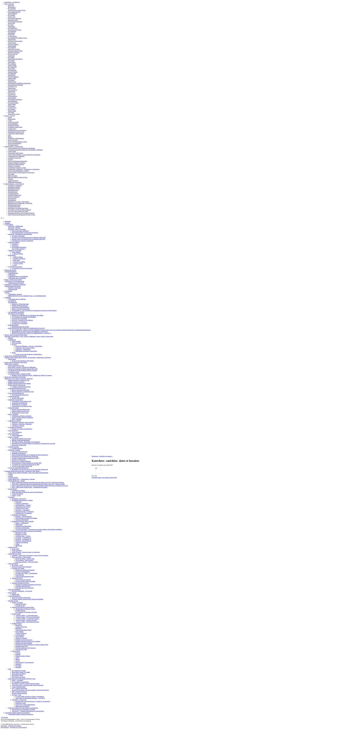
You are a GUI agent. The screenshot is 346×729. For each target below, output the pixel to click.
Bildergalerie (11, 255)
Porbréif (10, 338)
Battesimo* (18, 502)
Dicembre (18, 667)
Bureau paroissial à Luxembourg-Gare (23, 391)
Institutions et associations (15, 399)
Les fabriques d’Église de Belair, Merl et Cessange (22, 370)
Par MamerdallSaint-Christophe (12, 71)
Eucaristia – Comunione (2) (23, 539)
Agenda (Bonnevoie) (18, 398)
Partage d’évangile (13, 408)
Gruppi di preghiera (17, 494)
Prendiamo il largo (20, 703)
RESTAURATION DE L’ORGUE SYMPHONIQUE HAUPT (26, 328)
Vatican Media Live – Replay (16, 481)
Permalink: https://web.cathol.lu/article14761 (104, 477)
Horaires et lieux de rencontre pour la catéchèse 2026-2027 (28, 239)
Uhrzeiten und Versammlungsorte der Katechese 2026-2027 (29, 237)
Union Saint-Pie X (13, 180)
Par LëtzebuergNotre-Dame (12, 67)
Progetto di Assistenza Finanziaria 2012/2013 (28, 584)
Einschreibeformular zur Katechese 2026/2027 (25, 232)
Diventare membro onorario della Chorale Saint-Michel (27, 599)
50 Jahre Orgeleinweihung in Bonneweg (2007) (25, 458)
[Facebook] (96, 476)
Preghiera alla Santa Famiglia (23, 643)
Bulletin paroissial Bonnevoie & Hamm (19, 383)
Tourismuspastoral (13, 145)
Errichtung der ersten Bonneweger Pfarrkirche (25, 456)
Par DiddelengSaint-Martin (12, 32)
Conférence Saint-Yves (14, 158)
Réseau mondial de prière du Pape (17, 177)
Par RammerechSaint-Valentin (12, 97)
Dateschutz (4, 726)
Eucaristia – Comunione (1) (23, 537)
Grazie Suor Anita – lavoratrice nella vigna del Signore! (27, 685)
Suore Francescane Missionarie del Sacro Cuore (21, 214)
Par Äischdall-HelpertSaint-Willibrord (14, 12)
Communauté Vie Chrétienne (16, 156)
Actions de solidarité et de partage (21, 438)
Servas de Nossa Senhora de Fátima (18, 211)
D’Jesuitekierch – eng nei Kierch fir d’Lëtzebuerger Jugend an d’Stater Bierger (34, 310)
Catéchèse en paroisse (14, 421)
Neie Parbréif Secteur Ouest (16, 365)
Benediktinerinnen (13, 190)
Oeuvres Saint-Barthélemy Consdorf (18, 171)
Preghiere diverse (17, 623)
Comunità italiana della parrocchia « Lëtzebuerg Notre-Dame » (22, 471)
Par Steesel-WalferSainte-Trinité (13, 103)
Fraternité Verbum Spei (14, 195)
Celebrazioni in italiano (18, 490)
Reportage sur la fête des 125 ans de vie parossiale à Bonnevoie (30, 469)
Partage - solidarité (13, 437)
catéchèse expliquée (13, 242)
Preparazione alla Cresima (22, 507)
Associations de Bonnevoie (19, 403)
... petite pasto (16, 260)
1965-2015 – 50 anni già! (19, 700)
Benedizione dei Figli (21, 646)
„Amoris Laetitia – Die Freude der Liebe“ (27, 622)
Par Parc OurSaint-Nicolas (12, 93)
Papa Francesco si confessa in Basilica (26, 518)
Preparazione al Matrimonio (23, 526)
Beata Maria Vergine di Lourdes (21, 672)
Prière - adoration (13, 414)
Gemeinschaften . (13, 146)
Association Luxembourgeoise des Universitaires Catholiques (25, 150)
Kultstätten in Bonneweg (19, 453)
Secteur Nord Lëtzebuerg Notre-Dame (28, 356)
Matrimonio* (19, 524)
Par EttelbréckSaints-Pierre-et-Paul (14, 48)
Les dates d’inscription (18, 236)
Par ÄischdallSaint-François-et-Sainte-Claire (16, 9)
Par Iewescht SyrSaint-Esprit (13, 54)
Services (14, 344)
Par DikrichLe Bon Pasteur (12, 35)
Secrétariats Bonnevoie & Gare (17, 388)
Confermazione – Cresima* (23, 505)
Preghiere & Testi (13, 601)
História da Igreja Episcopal (20, 305)
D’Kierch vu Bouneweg (19, 459)
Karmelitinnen (12, 200)
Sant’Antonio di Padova (18, 674)
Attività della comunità (14, 554)
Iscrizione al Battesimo (21, 503)
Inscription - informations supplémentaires (20, 234)
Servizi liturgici (12, 489)
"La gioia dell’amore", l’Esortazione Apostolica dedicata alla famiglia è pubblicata (38, 529)
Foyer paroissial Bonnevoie (16, 393)
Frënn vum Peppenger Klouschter (17, 161)
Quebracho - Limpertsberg (22, 349)
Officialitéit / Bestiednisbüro (16, 138)
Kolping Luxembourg (14, 166)
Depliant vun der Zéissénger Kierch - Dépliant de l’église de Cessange (32, 375)
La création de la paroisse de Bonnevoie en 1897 (25, 464)
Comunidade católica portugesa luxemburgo (17, 713)
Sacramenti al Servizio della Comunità (23, 521)
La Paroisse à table (13, 372)
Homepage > (95, 456)
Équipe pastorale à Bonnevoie (16, 385)
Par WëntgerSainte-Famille (12, 110)
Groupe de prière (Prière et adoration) (22, 417)
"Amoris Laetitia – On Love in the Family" (27, 617)
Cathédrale (8, 297)
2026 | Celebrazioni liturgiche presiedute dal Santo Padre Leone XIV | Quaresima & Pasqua (38, 482)
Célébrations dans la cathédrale (17, 278)
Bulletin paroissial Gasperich (16, 382)
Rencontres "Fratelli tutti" (19, 445)
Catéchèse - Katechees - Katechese (22, 424)
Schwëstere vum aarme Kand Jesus (18, 208)
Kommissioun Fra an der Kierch (17, 130)
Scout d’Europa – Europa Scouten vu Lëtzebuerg (26, 552)
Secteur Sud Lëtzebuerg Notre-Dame (19, 377)
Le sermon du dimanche (15, 427)
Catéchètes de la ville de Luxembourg (22, 240)
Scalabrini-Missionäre (14, 206)
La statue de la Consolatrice (19, 323)
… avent (14, 265)
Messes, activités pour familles (14, 280)
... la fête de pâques (17, 257)
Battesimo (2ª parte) (21, 534)
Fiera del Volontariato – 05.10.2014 (22, 591)
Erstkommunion (12, 289)
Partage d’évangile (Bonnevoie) (21, 409)
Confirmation (8, 291)
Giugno (17, 661)
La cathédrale (12, 301)
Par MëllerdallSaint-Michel (12, 74)
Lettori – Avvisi (16, 495)
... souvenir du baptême (18, 262)
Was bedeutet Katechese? (19, 248)
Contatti (10, 474)
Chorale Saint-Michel (14, 596)
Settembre (18, 664)
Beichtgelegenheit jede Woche (20, 326)
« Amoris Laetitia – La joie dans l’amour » (27, 618)
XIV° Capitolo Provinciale (30, 689)
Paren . (9, 4)
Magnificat (23, 629)
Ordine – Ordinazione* (22, 523)
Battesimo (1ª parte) (21, 532)
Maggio (17, 659)
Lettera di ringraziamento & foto (24, 576)
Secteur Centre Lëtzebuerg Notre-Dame (29, 335)
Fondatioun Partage (13, 125)
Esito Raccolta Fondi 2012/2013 (24, 588)
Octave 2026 (15, 549)
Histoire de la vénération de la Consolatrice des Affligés (27, 315)
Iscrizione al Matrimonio (22, 528)
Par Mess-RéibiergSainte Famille (13, 77)
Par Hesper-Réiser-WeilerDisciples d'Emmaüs (15, 51)
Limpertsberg (12, 339)
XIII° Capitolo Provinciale (19, 692)
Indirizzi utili (15, 594)
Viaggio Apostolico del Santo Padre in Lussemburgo (23, 708)
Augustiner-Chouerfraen (15, 185)
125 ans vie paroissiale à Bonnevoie (22, 466)
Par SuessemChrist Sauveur (12, 106)
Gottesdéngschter (13, 273)
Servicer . (9, 116)
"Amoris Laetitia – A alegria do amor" (26, 620)
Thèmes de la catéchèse (15, 250)
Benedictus (21, 626)
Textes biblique (16, 252)
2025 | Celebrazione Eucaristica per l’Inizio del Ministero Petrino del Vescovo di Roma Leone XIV (40, 485)
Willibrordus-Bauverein (14, 182)
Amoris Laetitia (16, 614)
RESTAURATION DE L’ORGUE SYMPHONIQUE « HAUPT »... (32, 333)
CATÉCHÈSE (9, 224)
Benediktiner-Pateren (14, 189)
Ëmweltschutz (5, 727)
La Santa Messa (19, 635)
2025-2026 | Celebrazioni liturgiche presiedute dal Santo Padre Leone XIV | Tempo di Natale (38, 484)
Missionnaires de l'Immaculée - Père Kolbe (20, 203)
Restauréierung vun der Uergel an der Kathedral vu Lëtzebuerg (30, 331)
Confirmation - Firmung (15, 294)
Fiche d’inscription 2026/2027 (20, 231)
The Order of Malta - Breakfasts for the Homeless (26, 442)
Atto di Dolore (19, 636)
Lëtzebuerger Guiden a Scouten (17, 167)
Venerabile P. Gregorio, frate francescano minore (25, 683)
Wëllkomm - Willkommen (15, 227)
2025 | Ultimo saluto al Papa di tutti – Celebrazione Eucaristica (29, 487)
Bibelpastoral (11, 119)
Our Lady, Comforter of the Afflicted (22, 320)
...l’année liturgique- (17, 253)
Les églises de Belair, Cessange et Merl (19, 374)
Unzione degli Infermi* (22, 519)
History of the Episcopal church (21, 309)
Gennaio (17, 652)
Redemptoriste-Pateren (14, 205)
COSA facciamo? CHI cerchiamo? (22, 567)
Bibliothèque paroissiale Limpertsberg (26, 351)
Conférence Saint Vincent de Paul (25, 348)
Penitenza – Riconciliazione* (23, 516)
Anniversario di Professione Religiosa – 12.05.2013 (30, 698)
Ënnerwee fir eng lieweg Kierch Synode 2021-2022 (23, 369)
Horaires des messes (10, 270)
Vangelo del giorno (20, 604)
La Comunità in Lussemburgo (20, 682)
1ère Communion (13, 430)
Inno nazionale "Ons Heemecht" (24, 662)
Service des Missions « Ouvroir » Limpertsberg (28, 346)
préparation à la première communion (15, 285)
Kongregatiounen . (14, 184)
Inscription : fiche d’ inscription (17, 229)
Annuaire (7, 223)
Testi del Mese (16, 651)
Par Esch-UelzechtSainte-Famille (13, 45)
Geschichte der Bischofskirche (20, 307)
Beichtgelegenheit (13, 325)
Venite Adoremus (17, 550)
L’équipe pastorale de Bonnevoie (21, 386)
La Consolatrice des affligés (16, 312)
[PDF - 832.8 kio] (98, 472)
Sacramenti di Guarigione (19, 515)
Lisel (9, 135)
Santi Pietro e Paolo (17, 675)
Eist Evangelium (16, 343)
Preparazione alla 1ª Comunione (24, 511)
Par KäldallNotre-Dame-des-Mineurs (15, 58)
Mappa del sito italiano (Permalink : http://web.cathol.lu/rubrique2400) (28, 472)
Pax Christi (11, 174)
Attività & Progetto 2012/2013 (20, 583)
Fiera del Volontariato (14, 589)
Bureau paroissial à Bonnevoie (20, 390)
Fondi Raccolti (19, 575)
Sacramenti (11, 497)
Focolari (10, 159)
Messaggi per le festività (22, 706)
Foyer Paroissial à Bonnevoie (20, 395)
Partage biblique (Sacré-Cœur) (20, 411)
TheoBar (10, 179)
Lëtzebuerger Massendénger (16, 133)
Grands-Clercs (12, 128)
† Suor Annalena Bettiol (18, 687)
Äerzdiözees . (12, 2)
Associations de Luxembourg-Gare (22, 406)
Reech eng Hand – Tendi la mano (21, 557)
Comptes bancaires (13, 446)
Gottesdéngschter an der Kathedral (18, 276)
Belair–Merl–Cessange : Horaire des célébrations (22, 367)
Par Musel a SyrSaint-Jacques (12, 87)
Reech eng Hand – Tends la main (24, 558)
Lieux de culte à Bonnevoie (19, 451)
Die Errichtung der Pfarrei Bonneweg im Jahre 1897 (27, 463)
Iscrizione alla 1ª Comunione (23, 513)
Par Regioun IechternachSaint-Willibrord (15, 100)
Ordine (17, 544)
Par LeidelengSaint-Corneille (12, 64)
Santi (9, 669)
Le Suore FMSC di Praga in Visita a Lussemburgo (29, 696)
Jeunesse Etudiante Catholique (16, 163)
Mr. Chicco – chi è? (17, 565)
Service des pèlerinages (14, 143)
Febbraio (17, 654)
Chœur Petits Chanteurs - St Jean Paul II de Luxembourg (24, 154)
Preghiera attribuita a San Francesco (25, 648)
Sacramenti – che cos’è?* (19, 498)
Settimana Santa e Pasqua (22, 656)
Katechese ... (15, 245)
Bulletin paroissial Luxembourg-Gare (18, 380)
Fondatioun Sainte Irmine (15, 127)
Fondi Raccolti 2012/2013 (22, 586)
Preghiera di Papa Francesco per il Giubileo (27, 641)
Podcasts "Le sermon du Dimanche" (22, 429)
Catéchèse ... (15, 244)
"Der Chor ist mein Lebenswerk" (21, 597)
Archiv (10, 117)
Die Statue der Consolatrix (19, 322)
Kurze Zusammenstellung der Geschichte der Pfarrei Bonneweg (30, 455)
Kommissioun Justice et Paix (16, 132)
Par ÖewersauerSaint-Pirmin (12, 90)
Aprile (17, 657)
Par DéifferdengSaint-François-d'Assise (14, 29)
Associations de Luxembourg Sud (21, 401)
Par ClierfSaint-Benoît (11, 25)
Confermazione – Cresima (22, 536)
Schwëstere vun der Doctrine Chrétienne (19, 210)
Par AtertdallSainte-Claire (11, 16)
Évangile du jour (20, 605)
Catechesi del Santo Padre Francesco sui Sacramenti (26, 531)
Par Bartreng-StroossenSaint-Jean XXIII (14, 19)
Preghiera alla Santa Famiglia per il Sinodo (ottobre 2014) (31, 644)
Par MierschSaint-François (12, 80)
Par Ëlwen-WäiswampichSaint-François (15, 42)
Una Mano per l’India (18, 568)
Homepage (8, 221)
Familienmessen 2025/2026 (16, 283)
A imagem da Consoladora (19, 318)
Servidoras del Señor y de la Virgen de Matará (21, 213)
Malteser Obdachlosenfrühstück (21, 440)
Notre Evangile (16, 341)
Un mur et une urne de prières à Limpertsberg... (28, 354)
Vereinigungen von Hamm (19, 404)
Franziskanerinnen (13, 193)
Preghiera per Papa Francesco (23, 640)
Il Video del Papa (13, 477)
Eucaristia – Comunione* (22, 510)
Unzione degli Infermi (21, 542)
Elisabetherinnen (12, 192)
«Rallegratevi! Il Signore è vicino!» (25, 609)
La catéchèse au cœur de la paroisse (22, 268)
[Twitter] (94, 476)
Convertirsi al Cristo (21, 649)
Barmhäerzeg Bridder (14, 187)
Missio (10, 137)
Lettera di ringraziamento (22, 571)
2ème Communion (13, 434)
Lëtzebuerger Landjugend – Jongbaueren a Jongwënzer (23, 169)
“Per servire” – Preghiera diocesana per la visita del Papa (28, 711)
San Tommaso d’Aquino (19, 670)
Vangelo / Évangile (17, 602)
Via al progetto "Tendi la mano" (24, 560)
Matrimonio (18, 545)
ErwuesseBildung (13, 124)
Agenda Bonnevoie (13, 396)
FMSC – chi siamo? (17, 680)
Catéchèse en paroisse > (106, 456)
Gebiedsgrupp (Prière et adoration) (21, 416)
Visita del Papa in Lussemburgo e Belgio (23, 709)
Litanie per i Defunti (21, 638)
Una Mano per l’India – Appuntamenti (26, 573)
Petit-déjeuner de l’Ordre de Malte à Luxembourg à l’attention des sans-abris (33, 443)
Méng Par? (12, 6)
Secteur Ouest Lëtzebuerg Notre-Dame (16, 363)
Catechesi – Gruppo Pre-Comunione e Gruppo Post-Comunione (30, 555)
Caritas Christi (12, 151)
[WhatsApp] (92, 476)
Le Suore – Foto (16, 695)
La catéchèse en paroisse (15, 266)
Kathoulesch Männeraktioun (16, 164)
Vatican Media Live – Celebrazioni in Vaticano (21, 479)
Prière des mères (12, 176)
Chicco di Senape (13, 563)
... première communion (18, 258)
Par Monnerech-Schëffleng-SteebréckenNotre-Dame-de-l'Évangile (19, 84)
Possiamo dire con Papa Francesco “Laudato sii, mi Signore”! (32, 701)
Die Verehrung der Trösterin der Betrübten (24, 317)
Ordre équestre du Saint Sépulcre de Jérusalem (21, 172)
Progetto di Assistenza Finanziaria (25, 570)
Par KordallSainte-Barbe (11, 61)
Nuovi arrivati (12, 592)
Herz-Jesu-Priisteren (13, 197)
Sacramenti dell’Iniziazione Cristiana (22, 500)
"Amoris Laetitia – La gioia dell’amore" (26, 615)
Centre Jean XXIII (13, 122)
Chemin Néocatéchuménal (15, 153)
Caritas (10, 120)
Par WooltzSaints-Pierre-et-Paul (14, 113)
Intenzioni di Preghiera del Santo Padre (23, 607)
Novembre (18, 665)
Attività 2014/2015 (17, 578)
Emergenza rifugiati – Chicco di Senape (26, 562)
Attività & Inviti (12, 547)
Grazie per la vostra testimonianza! (25, 704)
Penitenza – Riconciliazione (23, 541)
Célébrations (11, 275)
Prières (14, 352)
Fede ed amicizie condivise (23, 579)
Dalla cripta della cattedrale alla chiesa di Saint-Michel (27, 492)
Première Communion (14, 288)
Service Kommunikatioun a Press (17, 141)
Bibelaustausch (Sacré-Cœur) (20, 412)
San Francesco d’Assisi (18, 677)
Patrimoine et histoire (14, 450)
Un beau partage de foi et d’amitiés (25, 581)
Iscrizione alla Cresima (21, 508)
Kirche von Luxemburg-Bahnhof (21, 461)
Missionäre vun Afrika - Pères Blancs (18, 201)
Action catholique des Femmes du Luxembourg (21, 148)
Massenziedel (12, 359)
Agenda (10, 476)
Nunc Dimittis (21, 632)
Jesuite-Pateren (12, 198)
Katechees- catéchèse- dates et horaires (23, 422)
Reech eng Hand (12, 140)
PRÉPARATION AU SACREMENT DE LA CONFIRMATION (27, 296)
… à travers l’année (17, 263)
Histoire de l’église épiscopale (20, 304)
